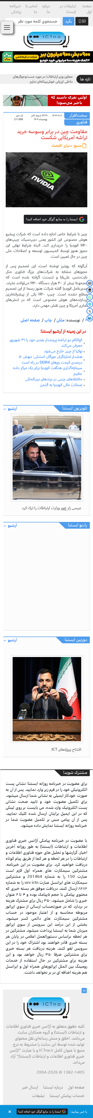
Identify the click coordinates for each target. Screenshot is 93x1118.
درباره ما (46, 9)
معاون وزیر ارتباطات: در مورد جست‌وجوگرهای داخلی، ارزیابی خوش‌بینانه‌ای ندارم (43, 79)
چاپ (47, 320)
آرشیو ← (10, 409)
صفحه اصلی (30, 320)
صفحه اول (87, 9)
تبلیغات (38, 1096)
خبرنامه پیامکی (15, 9)
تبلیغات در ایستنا (68, 9)
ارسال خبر (30, 1087)
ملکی (60, 320)
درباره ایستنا (53, 1087)
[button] (46, 1111)
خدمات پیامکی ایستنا (67, 1096)
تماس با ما (31, 9)
